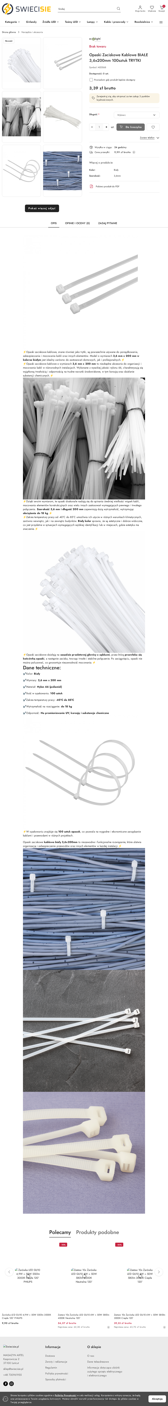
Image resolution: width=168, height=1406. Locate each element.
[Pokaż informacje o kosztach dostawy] (134, 152)
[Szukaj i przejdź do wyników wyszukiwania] (118, 9)
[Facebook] (5, 1383)
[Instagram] (11, 1383)
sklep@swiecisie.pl (13, 1369)
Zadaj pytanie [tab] (107, 223)
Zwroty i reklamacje (56, 1362)
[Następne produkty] (159, 1272)
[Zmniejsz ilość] (91, 127)
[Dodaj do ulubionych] (153, 127)
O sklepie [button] (94, 1347)
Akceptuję (157, 1398)
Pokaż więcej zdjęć (42, 208)
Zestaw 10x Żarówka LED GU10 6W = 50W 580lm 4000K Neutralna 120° (27, 1316)
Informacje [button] (53, 1347)
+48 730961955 (12, 1375)
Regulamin (51, 1367)
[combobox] (136, 115)
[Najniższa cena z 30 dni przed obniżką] (52, 1327)
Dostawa (50, 1356)
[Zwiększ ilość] (106, 127)
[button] (12, 22)
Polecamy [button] (60, 1232)
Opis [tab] (54, 223)
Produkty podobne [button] (97, 1232)
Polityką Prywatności (65, 1395)
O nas (90, 1356)
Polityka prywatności (56, 1373)
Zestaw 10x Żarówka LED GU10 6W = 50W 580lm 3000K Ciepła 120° (83, 1316)
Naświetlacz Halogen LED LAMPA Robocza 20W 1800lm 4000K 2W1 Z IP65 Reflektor (138, 1316)
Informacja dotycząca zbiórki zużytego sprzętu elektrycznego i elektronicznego (104, 1371)
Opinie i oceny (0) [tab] (77, 223)
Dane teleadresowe (98, 1362)
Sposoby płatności (55, 1379)
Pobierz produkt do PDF (107, 186)
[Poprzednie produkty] (9, 1272)
